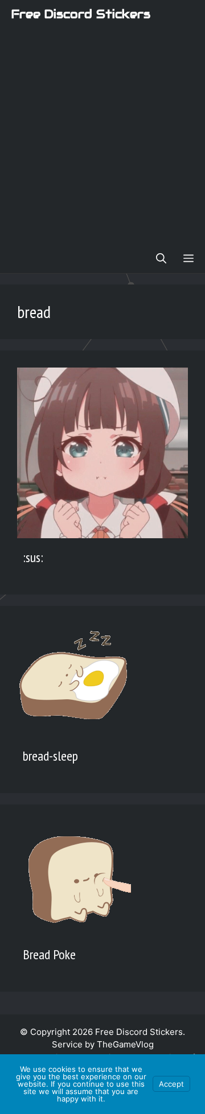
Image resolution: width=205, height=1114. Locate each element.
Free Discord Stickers (80, 14)
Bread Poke (49, 954)
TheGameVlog (125, 1044)
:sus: (33, 557)
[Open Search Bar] (161, 259)
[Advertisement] (102, 136)
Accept (171, 1083)
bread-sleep (50, 756)
